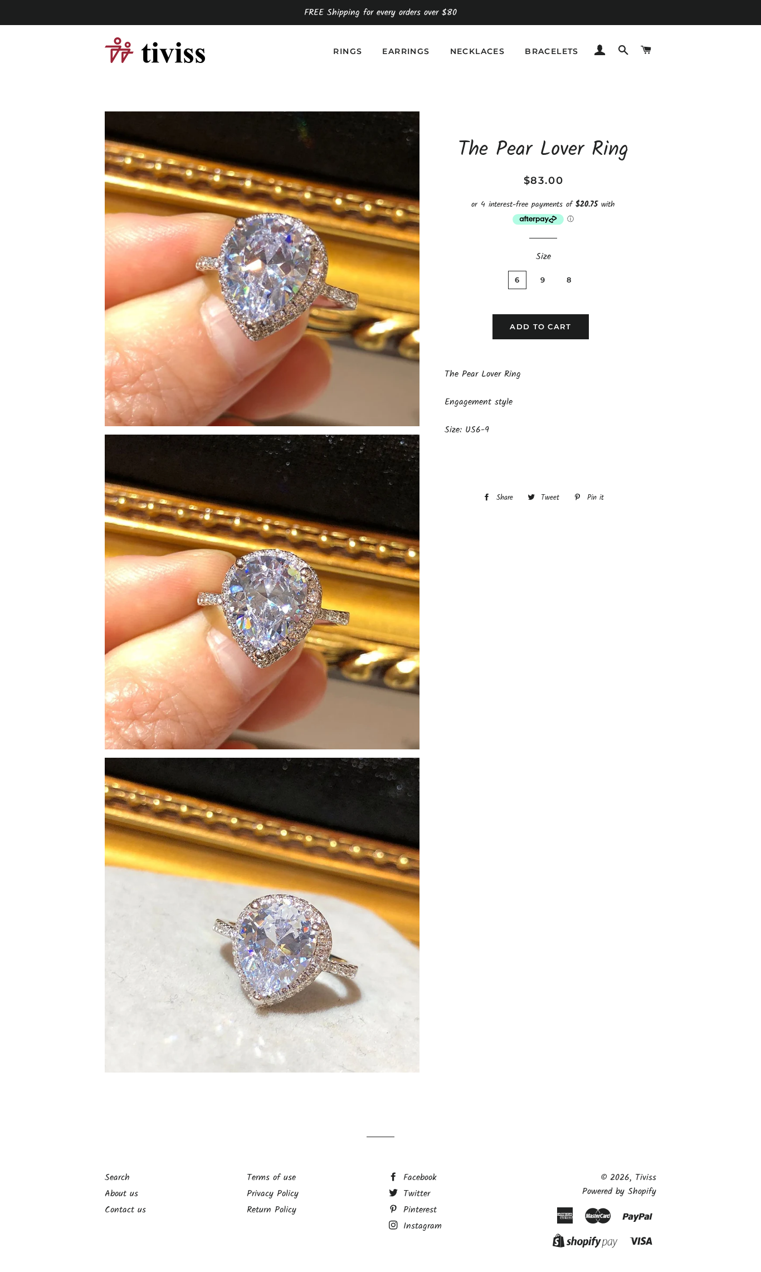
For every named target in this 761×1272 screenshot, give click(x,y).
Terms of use (271, 1178)
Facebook (418, 1178)
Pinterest (418, 1210)
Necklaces (477, 51)
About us (121, 1194)
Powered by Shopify (619, 1191)
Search (117, 1178)
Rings (347, 51)
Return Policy (271, 1210)
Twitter (415, 1194)
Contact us (125, 1210)
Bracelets (552, 51)
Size (543, 257)
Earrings (406, 51)
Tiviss (645, 1178)
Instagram (421, 1226)
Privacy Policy (273, 1194)
